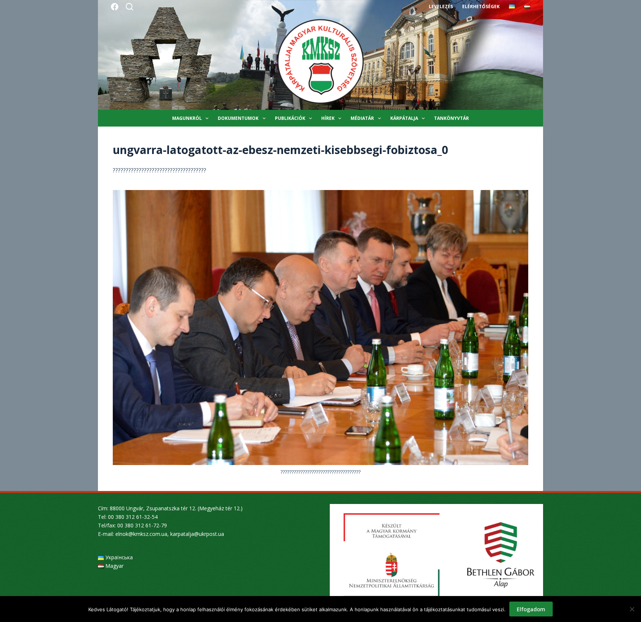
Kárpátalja (404, 118)
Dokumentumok (238, 118)
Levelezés (441, 6)
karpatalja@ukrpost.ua (197, 533)
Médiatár (362, 118)
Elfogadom (531, 609)
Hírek (328, 118)
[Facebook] (114, 6)
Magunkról (187, 118)
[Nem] (631, 609)
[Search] (129, 6)
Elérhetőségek (481, 6)
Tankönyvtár (451, 118)
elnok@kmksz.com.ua (141, 533)
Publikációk (290, 118)
